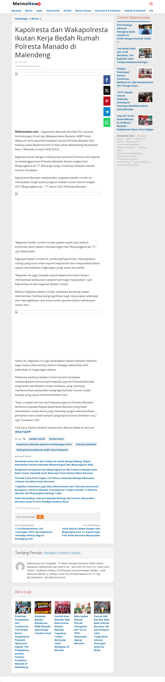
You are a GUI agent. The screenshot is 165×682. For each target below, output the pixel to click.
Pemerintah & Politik (127, 156)
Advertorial (140, 138)
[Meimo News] (26, 3)
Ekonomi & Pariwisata (127, 144)
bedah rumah (37, 438)
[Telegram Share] (106, 111)
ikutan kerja (56, 438)
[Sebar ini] (106, 79)
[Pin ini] (106, 101)
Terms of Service (142, 161)
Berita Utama (132, 141)
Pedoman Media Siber (128, 164)
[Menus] (151, 4)
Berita (120, 138)
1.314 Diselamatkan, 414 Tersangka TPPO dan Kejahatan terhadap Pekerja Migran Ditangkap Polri (33, 532)
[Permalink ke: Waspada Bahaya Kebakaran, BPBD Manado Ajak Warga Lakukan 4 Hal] (43, 607)
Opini (128, 138)
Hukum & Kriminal (125, 147)
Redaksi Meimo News (62, 552)
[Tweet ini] (106, 90)
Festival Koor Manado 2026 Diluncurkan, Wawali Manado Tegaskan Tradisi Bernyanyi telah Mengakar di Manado (62, 633)
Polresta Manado (86, 444)
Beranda (141, 135)
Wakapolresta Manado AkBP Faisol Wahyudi (42, 449)
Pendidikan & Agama (127, 159)
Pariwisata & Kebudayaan (129, 153)
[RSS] (40, 517)
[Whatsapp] (106, 122)
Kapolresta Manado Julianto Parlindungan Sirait (44, 444)
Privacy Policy (123, 161)
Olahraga (142, 147)
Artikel (120, 141)
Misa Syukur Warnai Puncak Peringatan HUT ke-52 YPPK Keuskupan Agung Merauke (81, 630)
